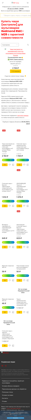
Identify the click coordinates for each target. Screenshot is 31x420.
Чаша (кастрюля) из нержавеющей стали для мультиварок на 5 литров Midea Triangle (8, 147)
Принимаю (15, 418)
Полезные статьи (7, 392)
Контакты (5, 398)
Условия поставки (7, 395)
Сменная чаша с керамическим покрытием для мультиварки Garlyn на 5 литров (23, 147)
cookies (12, 412)
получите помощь (22, 115)
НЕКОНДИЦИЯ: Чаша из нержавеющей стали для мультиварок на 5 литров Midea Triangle (22, 188)
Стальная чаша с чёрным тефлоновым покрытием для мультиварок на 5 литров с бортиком (8, 334)
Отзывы (4, 401)
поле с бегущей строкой (13, 408)
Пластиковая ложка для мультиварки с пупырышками (23, 267)
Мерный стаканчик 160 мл (8, 299)
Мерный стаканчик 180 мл (8, 266)
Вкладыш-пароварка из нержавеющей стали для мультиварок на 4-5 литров (8, 228)
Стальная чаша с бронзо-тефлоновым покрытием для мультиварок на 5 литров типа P (7, 187)
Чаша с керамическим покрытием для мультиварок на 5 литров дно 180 (22, 302)
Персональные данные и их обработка (14, 389)
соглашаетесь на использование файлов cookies (20, 415)
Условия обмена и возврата (10, 386)
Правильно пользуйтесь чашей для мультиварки (13, 382)
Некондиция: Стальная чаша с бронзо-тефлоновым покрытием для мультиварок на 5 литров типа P (22, 229)
